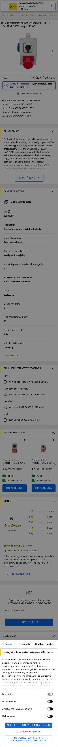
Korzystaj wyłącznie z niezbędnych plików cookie (28, 739)
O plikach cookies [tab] (44, 644)
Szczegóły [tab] (24, 644)
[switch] (50, 701)
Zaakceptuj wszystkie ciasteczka (28, 725)
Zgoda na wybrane (28, 731)
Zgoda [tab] (8, 644)
